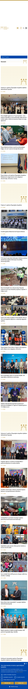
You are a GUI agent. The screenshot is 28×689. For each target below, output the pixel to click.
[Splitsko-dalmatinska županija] (5, 28)
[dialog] (14, 675)
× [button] (26, 663)
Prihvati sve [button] (7, 683)
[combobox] (24, 663)
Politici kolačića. (20, 672)
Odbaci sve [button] (20, 683)
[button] (14, 686)
